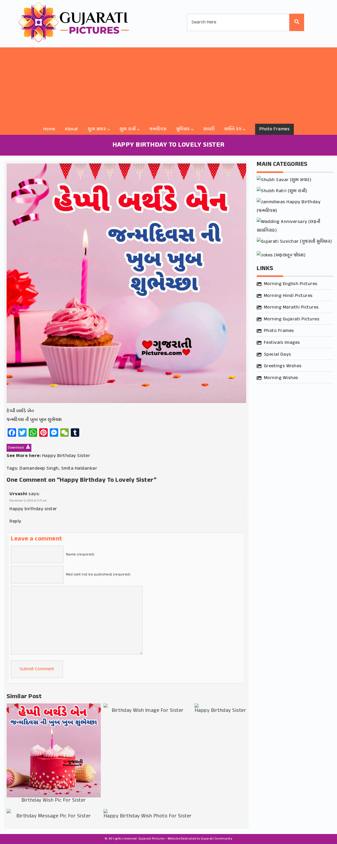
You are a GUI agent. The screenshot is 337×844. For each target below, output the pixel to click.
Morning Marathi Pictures (291, 307)
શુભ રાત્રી (128, 129)
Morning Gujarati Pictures (292, 319)
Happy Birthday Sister (66, 456)
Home (49, 129)
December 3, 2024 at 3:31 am (28, 501)
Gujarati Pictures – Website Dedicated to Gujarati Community (185, 838)
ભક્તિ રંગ (233, 129)
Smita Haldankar (79, 468)
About (71, 129)
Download (16, 447)
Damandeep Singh (39, 468)
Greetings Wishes (283, 366)
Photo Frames (274, 129)
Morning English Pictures (291, 284)
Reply (15, 521)
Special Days (277, 354)
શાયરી (209, 129)
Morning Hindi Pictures (288, 296)
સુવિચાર (183, 129)
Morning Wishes (281, 378)
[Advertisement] (168, 84)
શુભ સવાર (97, 129)
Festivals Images (282, 342)
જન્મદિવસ (158, 129)
